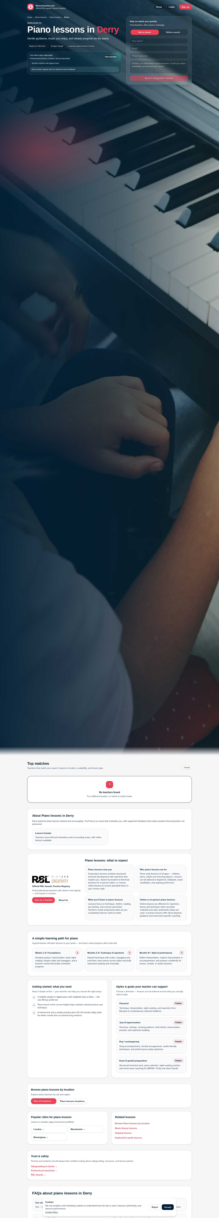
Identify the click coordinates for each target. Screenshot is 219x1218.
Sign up (185, 7)
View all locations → (43, 1101)
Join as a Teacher (43, 900)
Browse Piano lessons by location (132, 1123)
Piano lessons (55, 17)
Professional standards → (44, 1170)
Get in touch (144, 32)
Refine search (173, 32)
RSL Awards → (38, 1175)
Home (159, 7)
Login (172, 7)
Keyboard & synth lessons (128, 1138)
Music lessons (41, 17)
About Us (63, 900)
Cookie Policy (51, 1212)
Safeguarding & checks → (44, 1166)
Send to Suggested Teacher (159, 78)
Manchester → (78, 1129)
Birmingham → (41, 1137)
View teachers (111, 57)
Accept (167, 1207)
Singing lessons (123, 1133)
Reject (155, 1207)
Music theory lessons (126, 1128)
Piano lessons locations (72, 1101)
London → (39, 1129)
